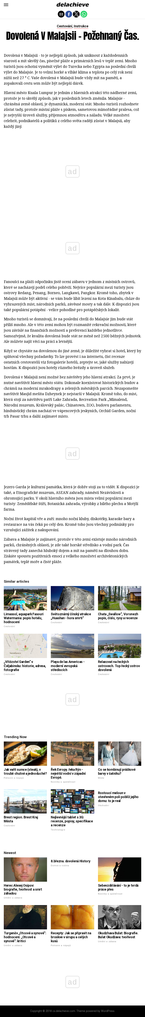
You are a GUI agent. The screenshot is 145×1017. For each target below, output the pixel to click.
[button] (6, 4)
